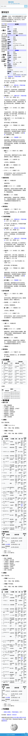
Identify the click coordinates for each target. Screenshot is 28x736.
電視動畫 (17, 50)
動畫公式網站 (7, 712)
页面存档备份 (18, 76)
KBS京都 (7, 544)
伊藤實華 (16, 137)
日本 (4, 24)
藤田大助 (16, 85)
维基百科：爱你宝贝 (12, 714)
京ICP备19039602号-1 (18, 734)
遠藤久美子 (17, 95)
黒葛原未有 (10, 76)
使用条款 (5, 720)
